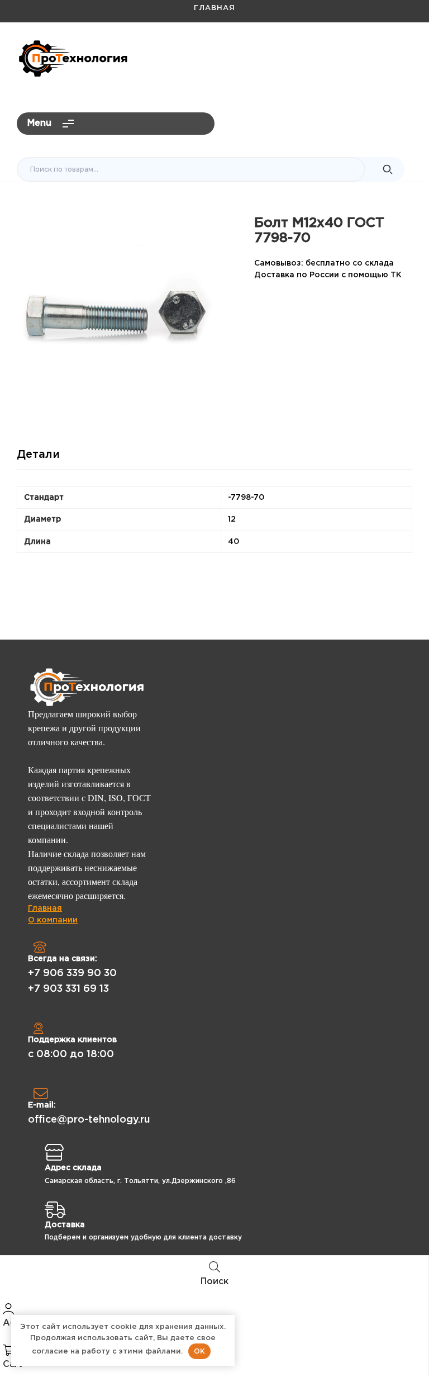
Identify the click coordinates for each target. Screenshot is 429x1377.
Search (387, 169)
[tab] (38, 459)
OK (199, 1351)
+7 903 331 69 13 (68, 989)
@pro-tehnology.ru (365, 54)
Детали (38, 454)
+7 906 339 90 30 (72, 973)
